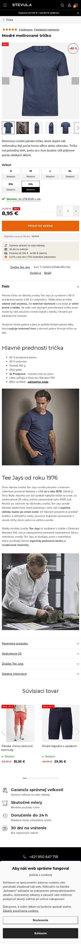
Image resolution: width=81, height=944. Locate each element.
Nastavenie (40, 920)
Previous (3, 731)
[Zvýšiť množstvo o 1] (76, 211)
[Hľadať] (62, 5)
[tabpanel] (20, 736)
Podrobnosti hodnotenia (46, 29)
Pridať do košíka (40, 226)
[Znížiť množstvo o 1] (60, 211)
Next (77, 731)
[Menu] (5, 5)
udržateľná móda (38, 382)
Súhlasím (40, 933)
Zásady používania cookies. (21, 911)
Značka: (20, 267)
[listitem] (40, 245)
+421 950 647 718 (43, 856)
